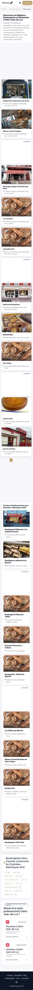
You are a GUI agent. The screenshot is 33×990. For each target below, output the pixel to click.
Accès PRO (24, 978)
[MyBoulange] (8, 3)
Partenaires (18, 975)
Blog (24, 975)
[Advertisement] (16, 61)
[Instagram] (16, 982)
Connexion (27, 3)
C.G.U (18, 978)
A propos (10, 975)
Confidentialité (9, 978)
